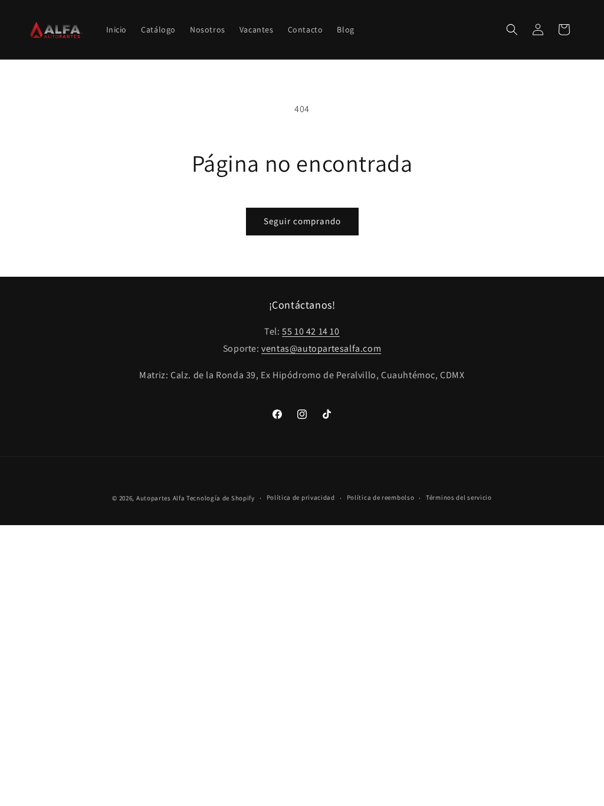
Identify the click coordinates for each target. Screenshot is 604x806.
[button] (512, 29)
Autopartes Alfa (160, 498)
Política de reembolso (381, 497)
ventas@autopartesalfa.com (321, 348)
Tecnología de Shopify (220, 498)
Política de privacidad (301, 497)
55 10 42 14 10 (310, 331)
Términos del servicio (459, 497)
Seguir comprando (302, 221)
